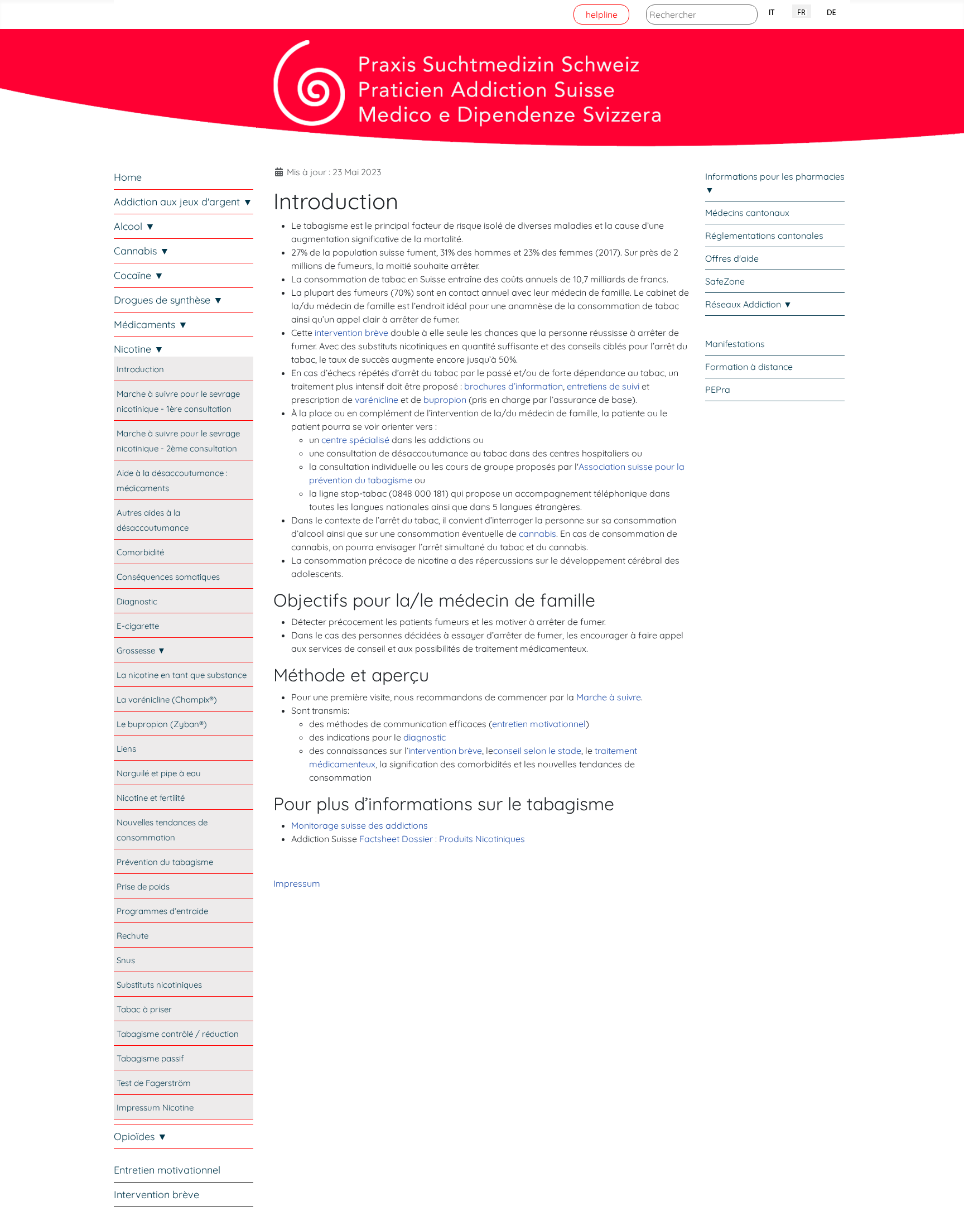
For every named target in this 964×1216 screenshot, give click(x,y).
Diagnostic (137, 601)
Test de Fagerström (154, 1083)
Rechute (132, 935)
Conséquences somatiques (168, 576)
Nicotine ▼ (139, 349)
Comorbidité (140, 552)
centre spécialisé (355, 439)
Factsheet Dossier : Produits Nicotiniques (442, 838)
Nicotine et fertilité (151, 797)
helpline (602, 14)
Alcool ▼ (134, 226)
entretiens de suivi (603, 386)
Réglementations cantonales (764, 235)
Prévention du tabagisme (165, 862)
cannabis (537, 533)
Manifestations (735, 343)
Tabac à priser (144, 1009)
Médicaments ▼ (151, 324)
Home (128, 177)
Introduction (140, 369)
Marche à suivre (608, 697)
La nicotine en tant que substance (182, 675)
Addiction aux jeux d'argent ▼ (183, 201)
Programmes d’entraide (162, 911)
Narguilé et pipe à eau (159, 773)
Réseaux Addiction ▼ (748, 304)
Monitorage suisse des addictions (359, 825)
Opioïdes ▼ (140, 1136)
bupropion (444, 399)
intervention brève (351, 332)
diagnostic (424, 737)
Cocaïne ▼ (139, 275)
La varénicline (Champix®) (167, 699)
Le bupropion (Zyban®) (162, 724)
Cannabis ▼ (142, 250)
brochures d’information (513, 386)
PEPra (717, 389)
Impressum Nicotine (155, 1107)
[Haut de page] (944, 1195)
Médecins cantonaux (747, 212)
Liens (126, 748)
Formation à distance (749, 366)
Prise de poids (143, 886)
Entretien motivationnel (167, 1170)
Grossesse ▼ (141, 650)
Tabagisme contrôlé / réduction (178, 1033)
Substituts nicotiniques (159, 984)
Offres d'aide (732, 258)
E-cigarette (138, 626)
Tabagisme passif (150, 1058)
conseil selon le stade (537, 750)
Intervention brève (156, 1194)
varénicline (376, 399)
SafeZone (725, 281)
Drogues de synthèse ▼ (168, 300)
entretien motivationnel (539, 723)
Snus (126, 960)
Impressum (296, 883)
